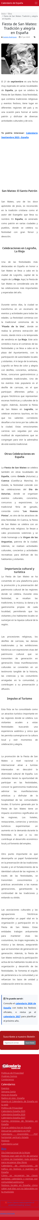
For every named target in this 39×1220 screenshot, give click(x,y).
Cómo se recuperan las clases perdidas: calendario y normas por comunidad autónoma (19, 1178)
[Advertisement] (19, 167)
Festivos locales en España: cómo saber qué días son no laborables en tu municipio (19, 1188)
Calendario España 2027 (13, 1117)
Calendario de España (12, 3)
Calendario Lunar (9, 1143)
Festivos (5, 1140)
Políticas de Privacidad (12, 1072)
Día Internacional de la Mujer (15, 1152)
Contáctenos (7, 1079)
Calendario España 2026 (13, 1114)
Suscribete (30, 1043)
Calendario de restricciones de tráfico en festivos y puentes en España (19, 1169)
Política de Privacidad (12, 1107)
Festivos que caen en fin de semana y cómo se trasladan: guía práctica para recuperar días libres (19, 1159)
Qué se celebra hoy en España (16, 1127)
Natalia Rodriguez (10, 37)
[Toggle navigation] (36, 3)
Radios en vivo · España (12, 1098)
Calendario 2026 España (7, 1213)
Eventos (5, 1088)
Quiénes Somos (9, 1076)
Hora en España (9, 1094)
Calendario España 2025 (13, 1111)
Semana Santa (8, 1091)
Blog (3, 1148)
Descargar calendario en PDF (15, 1130)
